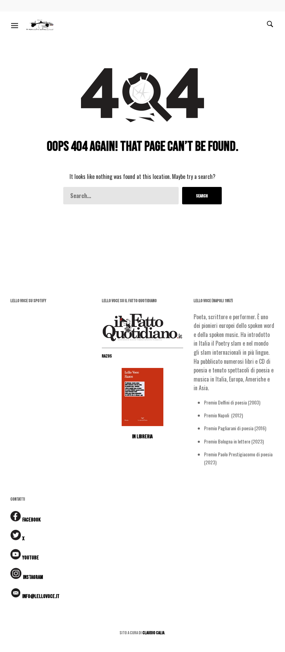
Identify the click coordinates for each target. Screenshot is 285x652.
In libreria (142, 436)
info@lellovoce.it (40, 596)
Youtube (30, 558)
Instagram (33, 577)
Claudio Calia (153, 633)
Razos (107, 356)
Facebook (31, 520)
